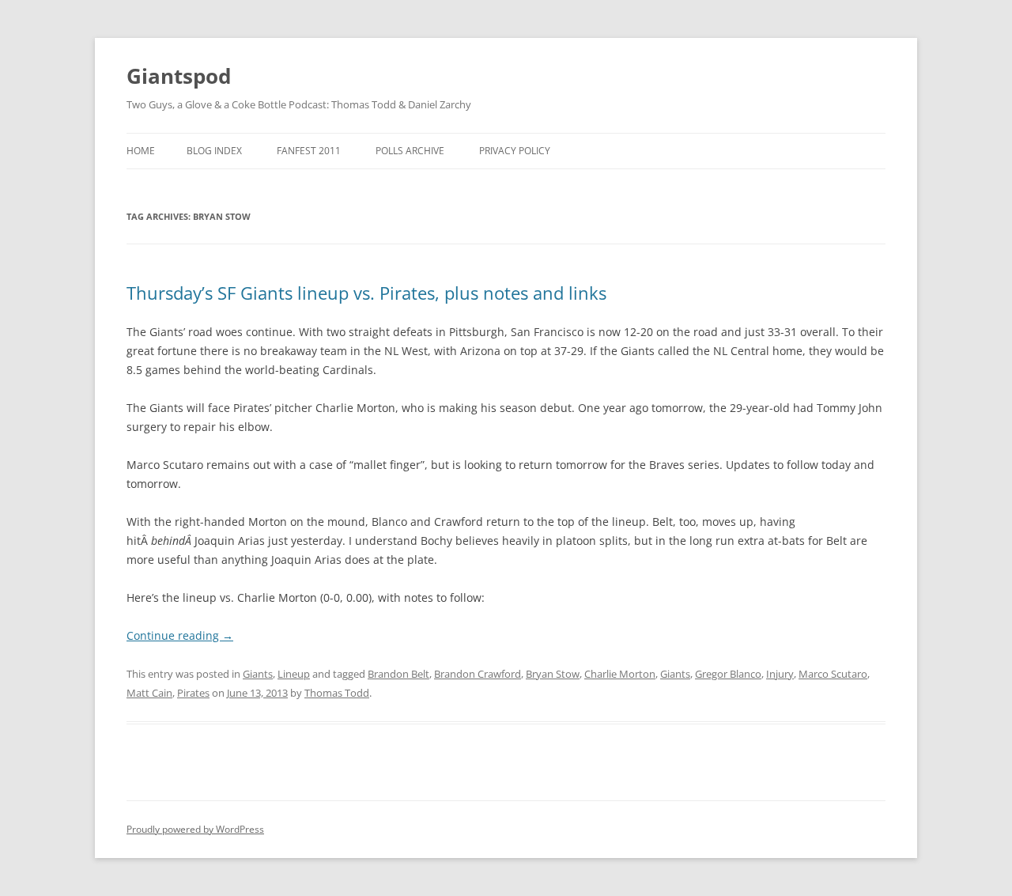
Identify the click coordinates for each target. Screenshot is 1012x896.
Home (140, 150)
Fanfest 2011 (309, 150)
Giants (258, 674)
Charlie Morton (619, 674)
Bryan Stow (553, 674)
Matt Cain (149, 693)
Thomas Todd (336, 693)
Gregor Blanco (728, 674)
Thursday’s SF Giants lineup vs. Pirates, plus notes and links (366, 292)
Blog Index (214, 150)
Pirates (193, 693)
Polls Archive (410, 150)
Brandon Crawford (477, 674)
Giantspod (178, 76)
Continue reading (179, 635)
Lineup (294, 674)
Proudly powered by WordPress (195, 829)
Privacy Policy (514, 150)
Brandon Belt (398, 674)
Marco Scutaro (833, 674)
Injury (780, 674)
